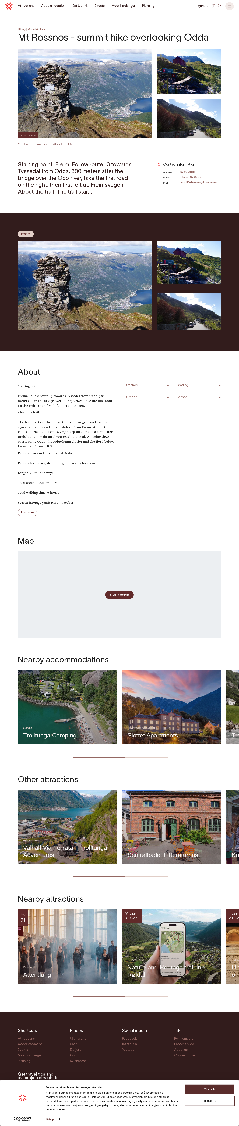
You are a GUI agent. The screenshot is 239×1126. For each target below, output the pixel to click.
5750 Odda (187, 172)
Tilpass (207, 1100)
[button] (229, 6)
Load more (27, 513)
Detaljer (50, 1119)
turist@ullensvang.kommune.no (199, 182)
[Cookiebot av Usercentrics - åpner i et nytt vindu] (22, 1119)
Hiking (22, 29)
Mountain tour (36, 29)
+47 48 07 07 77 (190, 177)
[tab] (26, 234)
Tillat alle (209, 1089)
